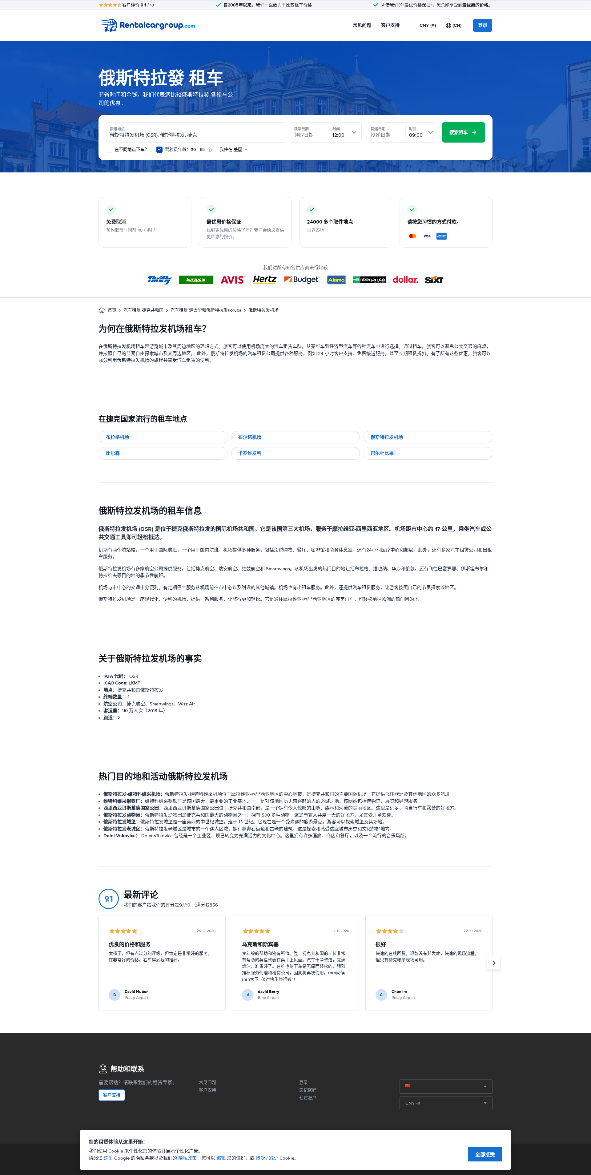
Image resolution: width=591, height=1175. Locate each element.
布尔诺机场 (249, 437)
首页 (112, 310)
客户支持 (390, 25)
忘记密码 (307, 1090)
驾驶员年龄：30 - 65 (185, 149)
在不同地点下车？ (131, 149)
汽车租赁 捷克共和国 (143, 310)
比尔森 (113, 453)
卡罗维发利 (249, 453)
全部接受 (485, 1154)
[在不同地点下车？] (109, 150)
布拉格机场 (117, 437)
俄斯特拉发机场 (387, 437)
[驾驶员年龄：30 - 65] (159, 150)
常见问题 (362, 25)
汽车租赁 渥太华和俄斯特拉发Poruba (206, 310)
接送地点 (117, 129)
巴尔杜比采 (382, 453)
